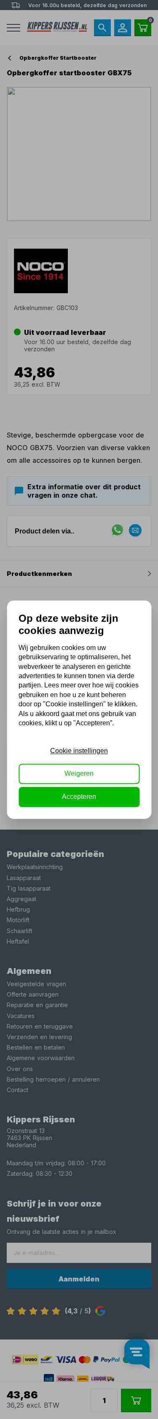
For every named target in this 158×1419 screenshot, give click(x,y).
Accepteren (79, 796)
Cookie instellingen (79, 750)
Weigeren (79, 773)
